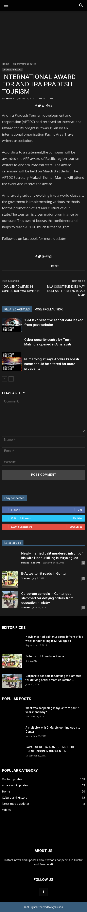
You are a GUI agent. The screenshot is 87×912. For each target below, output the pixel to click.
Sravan (10, 98)
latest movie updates (16, 804)
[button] (81, 5)
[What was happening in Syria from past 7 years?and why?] (12, 716)
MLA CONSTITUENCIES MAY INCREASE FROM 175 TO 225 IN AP (66, 291)
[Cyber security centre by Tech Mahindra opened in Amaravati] (12, 347)
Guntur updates (12, 779)
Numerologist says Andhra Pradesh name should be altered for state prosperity (51, 363)
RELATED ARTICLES (17, 309)
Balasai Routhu (30, 562)
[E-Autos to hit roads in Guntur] (10, 579)
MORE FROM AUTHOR (49, 309)
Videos (6, 810)
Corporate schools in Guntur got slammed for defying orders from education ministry (47, 598)
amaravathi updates (12, 69)
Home (5, 64)
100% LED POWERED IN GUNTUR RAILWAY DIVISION (20, 289)
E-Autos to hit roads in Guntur (44, 573)
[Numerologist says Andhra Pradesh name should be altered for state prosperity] (12, 364)
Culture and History (14, 797)
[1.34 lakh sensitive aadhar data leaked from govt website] (12, 325)
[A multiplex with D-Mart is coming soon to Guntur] (12, 736)
